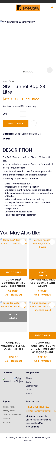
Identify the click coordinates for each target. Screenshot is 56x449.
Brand (5, 81)
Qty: (5, 113)
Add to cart (15, 123)
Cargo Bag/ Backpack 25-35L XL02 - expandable (13, 283)
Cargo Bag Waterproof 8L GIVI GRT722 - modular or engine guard (43, 347)
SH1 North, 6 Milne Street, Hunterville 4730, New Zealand (38, 423)
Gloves (29, 378)
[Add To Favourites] (34, 123)
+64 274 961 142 (37, 407)
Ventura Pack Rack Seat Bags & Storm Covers (42, 283)
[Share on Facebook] (11, 139)
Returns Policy (9, 407)
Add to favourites (23, 242)
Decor (28, 389)
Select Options (43, 274)
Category (8, 133)
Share (6, 138)
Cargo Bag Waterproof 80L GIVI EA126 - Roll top (13, 346)
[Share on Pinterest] (23, 139)
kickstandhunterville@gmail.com (41, 411)
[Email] (19, 138)
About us (7, 422)
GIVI (12, 81)
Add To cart (13, 272)
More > (29, 393)
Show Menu (4, 7)
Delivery (6, 418)
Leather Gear (32, 386)
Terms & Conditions (12, 414)
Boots (28, 382)
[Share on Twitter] (15, 138)
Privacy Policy (9, 410)
